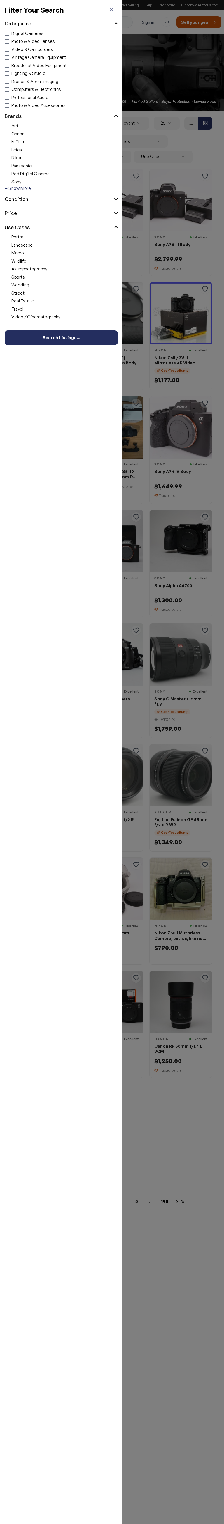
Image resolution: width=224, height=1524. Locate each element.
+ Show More (18, 188)
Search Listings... (61, 337)
